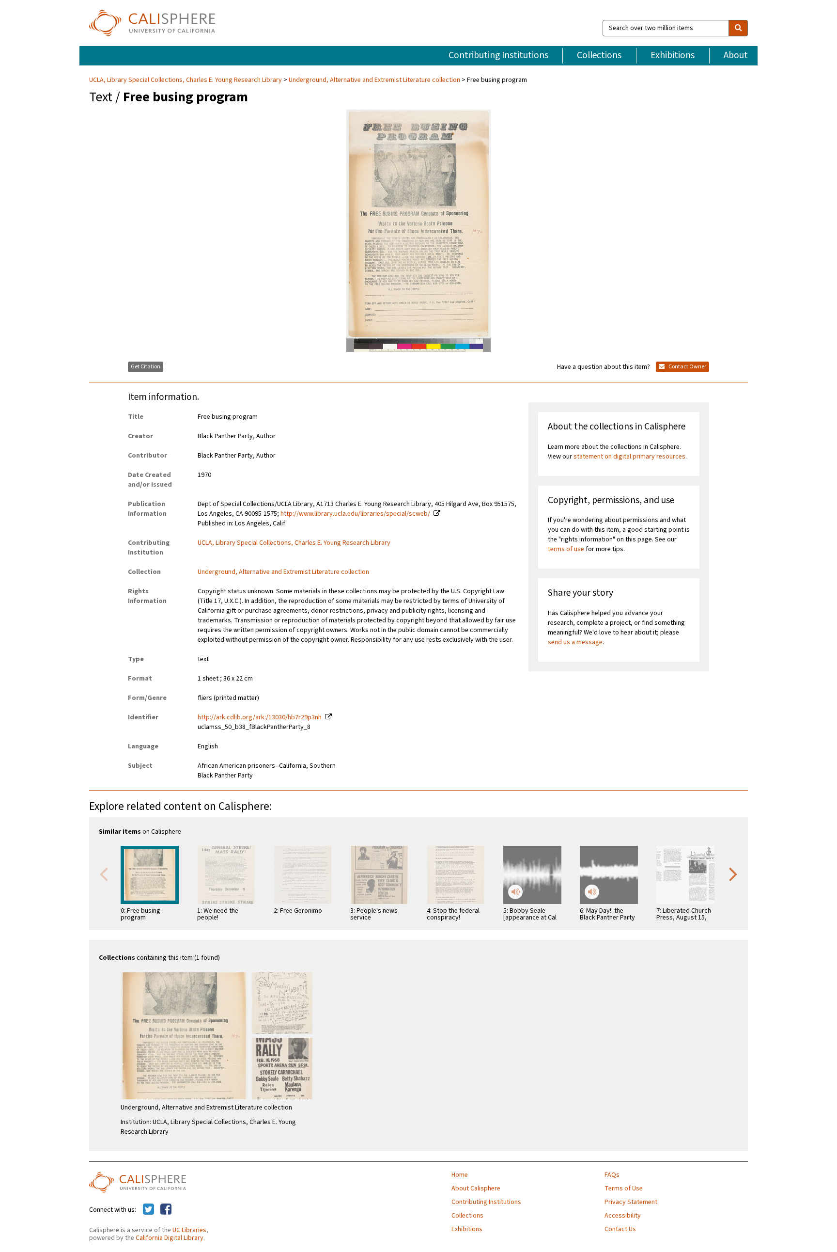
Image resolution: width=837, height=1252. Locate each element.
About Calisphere (475, 1188)
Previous (103, 873)
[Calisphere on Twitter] (148, 1210)
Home (459, 1175)
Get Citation (145, 367)
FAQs (612, 1175)
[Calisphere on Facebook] (165, 1210)
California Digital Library (169, 1238)
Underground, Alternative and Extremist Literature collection (374, 80)
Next (733, 873)
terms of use (566, 549)
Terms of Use (623, 1188)
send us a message (575, 642)
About (736, 55)
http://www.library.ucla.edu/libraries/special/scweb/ (355, 514)
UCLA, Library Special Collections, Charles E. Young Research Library (186, 80)
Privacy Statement (630, 1202)
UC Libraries (189, 1230)
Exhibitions (673, 55)
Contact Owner (686, 367)
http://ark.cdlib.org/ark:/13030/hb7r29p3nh (260, 717)
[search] (738, 28)
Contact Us (620, 1229)
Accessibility (622, 1215)
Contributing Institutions (498, 55)
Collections (599, 55)
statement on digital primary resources (629, 456)
